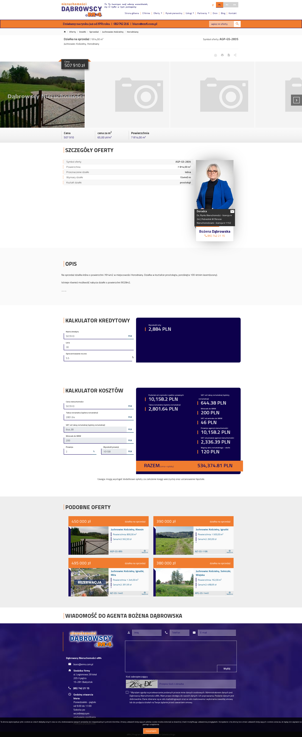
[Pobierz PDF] (229, 55)
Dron (215, 13)
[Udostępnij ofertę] (235, 55)
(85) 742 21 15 (121, 23)
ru (227, 4)
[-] (42, 95)
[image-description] (127, 95)
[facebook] (213, 5)
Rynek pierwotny (174, 13)
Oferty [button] (157, 13)
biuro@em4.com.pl (145, 23)
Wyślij (227, 668)
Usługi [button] (189, 13)
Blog (223, 13)
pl (219, 4)
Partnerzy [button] (202, 13)
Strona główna (132, 13)
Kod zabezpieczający (137, 676)
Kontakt (233, 13)
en (234, 4)
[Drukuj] (222, 55)
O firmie (146, 13)
